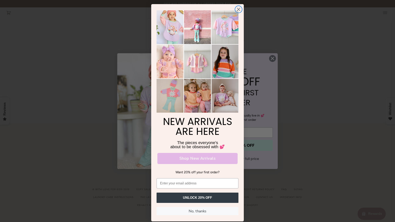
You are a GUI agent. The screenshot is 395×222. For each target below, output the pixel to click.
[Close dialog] (238, 9)
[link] (197, 61)
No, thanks (197, 211)
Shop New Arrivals (197, 158)
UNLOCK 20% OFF (197, 197)
